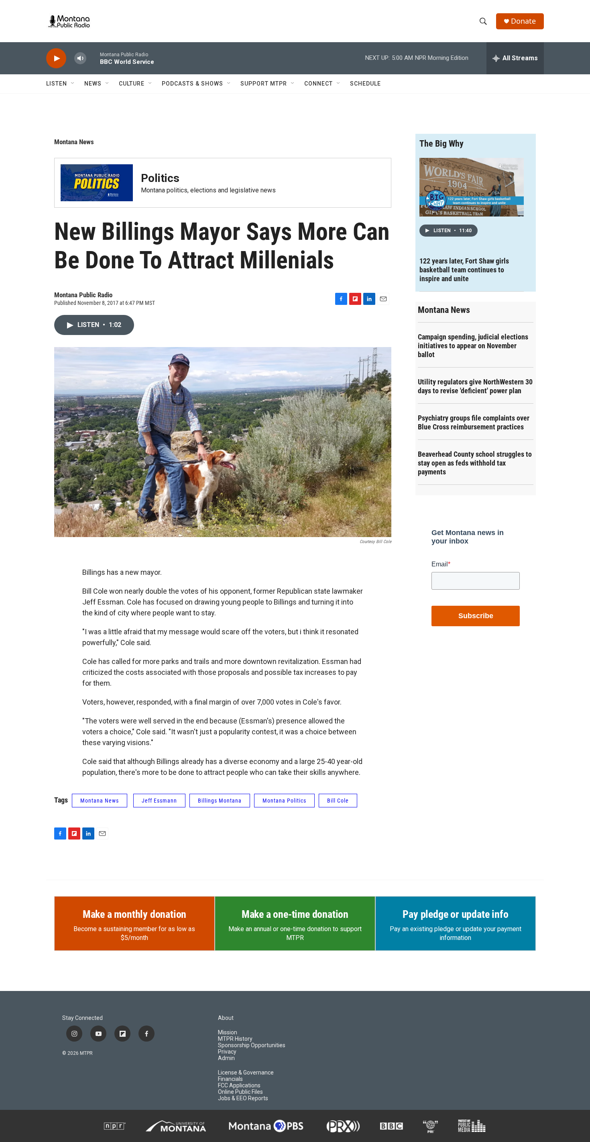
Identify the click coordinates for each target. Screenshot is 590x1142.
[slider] (93, 58)
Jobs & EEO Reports (243, 1098)
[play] (56, 58)
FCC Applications (239, 1086)
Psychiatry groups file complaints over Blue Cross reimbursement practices (473, 422)
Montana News (74, 142)
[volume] (80, 58)
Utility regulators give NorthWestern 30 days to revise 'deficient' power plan (475, 386)
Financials (230, 1079)
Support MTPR (263, 83)
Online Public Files (240, 1092)
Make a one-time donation (295, 914)
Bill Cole (338, 800)
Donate (523, 21)
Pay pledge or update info (455, 914)
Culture (131, 83)
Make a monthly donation (134, 914)
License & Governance (246, 1073)
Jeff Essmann (159, 800)
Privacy (227, 1052)
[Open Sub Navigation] (73, 83)
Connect (318, 83)
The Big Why (441, 144)
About (226, 1018)
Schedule (365, 83)
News (93, 83)
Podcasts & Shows (192, 83)
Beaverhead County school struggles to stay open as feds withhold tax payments (475, 463)
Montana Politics (284, 800)
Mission (227, 1033)
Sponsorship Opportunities (251, 1045)
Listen (56, 83)
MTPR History (235, 1039)
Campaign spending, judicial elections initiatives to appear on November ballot (473, 346)
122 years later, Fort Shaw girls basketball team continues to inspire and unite (464, 270)
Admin (226, 1058)
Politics (160, 178)
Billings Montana (220, 800)
